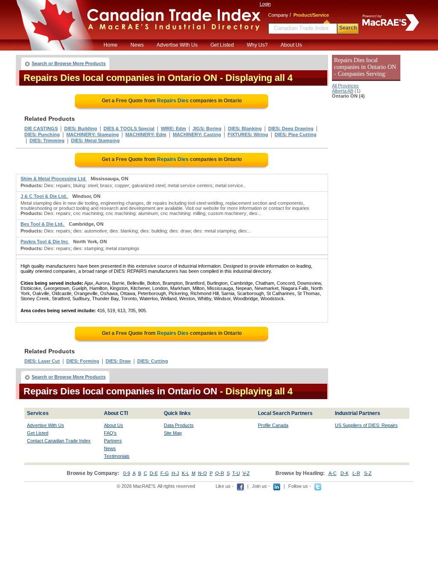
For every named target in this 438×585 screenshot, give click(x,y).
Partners (113, 440)
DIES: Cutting (152, 361)
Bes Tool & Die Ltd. (43, 224)
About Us (291, 45)
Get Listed (222, 45)
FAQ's (110, 433)
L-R (356, 473)
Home (111, 45)
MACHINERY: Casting (197, 134)
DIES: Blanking (245, 128)
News (137, 45)
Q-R (219, 473)
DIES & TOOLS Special (129, 128)
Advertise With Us (177, 45)
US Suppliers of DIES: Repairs (366, 425)
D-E (154, 473)
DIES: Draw (118, 361)
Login (265, 3)
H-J (175, 473)
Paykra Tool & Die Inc (45, 241)
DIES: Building (80, 128)
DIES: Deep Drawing (291, 128)
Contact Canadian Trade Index (59, 440)
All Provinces (345, 85)
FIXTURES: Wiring (248, 134)
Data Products (179, 425)
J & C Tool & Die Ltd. (44, 196)
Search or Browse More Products (69, 63)
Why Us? (257, 45)
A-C (332, 473)
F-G (164, 473)
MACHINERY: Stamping (92, 134)
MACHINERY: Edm (145, 134)
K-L (185, 473)
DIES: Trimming (47, 140)
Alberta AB (342, 90)
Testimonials (117, 456)
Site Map (173, 433)
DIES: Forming (82, 361)
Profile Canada (273, 425)
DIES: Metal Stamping (95, 140)
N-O (202, 473)
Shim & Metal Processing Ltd (54, 178)
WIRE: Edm (173, 128)
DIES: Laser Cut (42, 361)
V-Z (246, 473)
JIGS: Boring (207, 128)
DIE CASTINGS (41, 128)
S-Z (368, 473)
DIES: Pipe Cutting (296, 134)
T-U (236, 473)
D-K (344, 473)
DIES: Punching (42, 134)
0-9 (126, 473)
